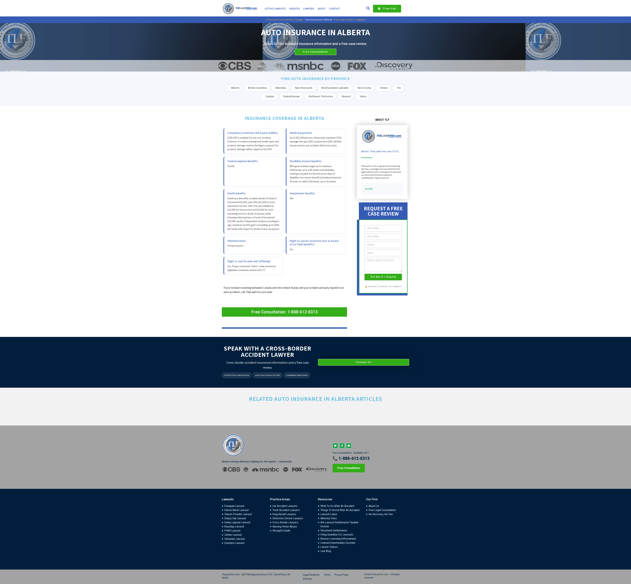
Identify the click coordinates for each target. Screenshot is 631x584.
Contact (334, 8)
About (322, 8)
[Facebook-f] (342, 445)
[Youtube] (348, 445)
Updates (294, 8)
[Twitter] (335, 445)
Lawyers (308, 8)
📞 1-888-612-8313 (351, 458)
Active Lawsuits (275, 8)
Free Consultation (349, 468)
